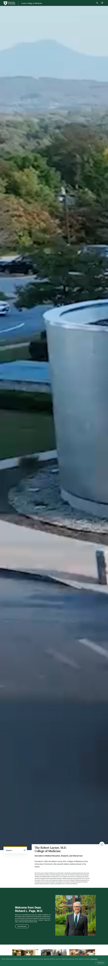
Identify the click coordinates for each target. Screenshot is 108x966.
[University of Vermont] (7, 5)
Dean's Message (21, 926)
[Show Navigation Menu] (102, 3)
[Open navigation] (24, 850)
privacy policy (94, 959)
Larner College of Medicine (31, 3)
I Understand (100, 962)
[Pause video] (102, 844)
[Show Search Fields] (97, 3)
